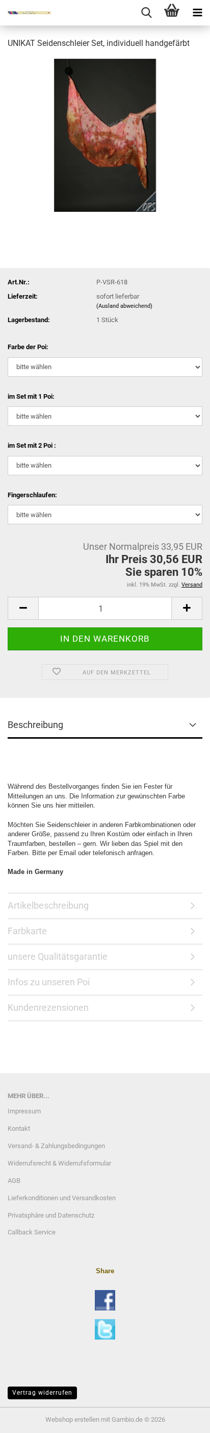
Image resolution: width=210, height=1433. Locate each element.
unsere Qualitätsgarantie (58, 956)
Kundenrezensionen (48, 1007)
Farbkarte (27, 931)
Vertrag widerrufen (42, 1392)
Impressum (24, 1111)
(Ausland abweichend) (124, 306)
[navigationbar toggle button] (197, 13)
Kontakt (19, 1128)
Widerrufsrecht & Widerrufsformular (59, 1163)
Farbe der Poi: (28, 347)
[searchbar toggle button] (146, 13)
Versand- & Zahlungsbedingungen (56, 1146)
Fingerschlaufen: (32, 495)
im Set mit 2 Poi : (32, 445)
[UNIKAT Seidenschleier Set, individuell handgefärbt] (105, 134)
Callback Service (32, 1232)
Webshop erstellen (72, 1419)
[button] (23, 608)
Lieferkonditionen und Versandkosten (62, 1198)
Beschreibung (35, 724)
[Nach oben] (182, 1417)
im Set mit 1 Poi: (31, 396)
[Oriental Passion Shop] (25, 13)
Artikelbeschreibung (48, 905)
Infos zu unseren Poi (49, 982)
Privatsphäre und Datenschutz (51, 1215)
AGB (14, 1180)
